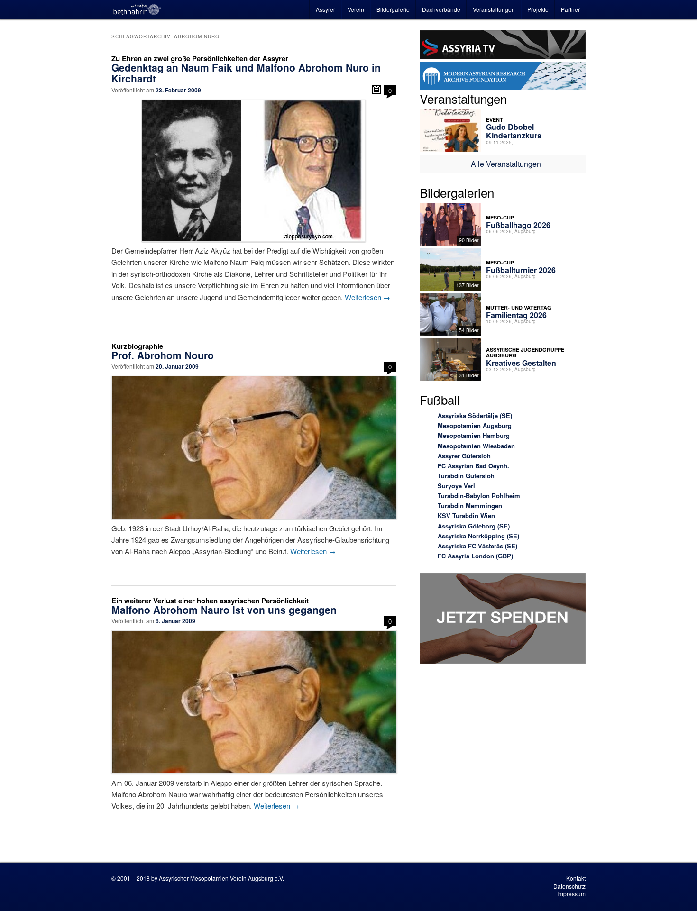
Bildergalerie (393, 9)
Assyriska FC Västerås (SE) (477, 545)
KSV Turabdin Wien (466, 515)
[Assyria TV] (503, 46)
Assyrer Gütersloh (464, 455)
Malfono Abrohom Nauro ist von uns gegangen (224, 609)
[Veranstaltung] (376, 89)
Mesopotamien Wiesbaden (476, 445)
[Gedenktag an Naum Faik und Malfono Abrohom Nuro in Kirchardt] (253, 171)
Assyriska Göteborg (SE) (474, 525)
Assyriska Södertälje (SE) (475, 415)
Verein (356, 9)
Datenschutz (569, 886)
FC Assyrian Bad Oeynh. (473, 465)
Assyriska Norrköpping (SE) (478, 535)
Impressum (571, 894)
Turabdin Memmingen (470, 505)
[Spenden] (503, 619)
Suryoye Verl (456, 485)
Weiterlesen (367, 297)
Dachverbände (441, 9)
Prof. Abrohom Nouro (162, 355)
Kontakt (576, 878)
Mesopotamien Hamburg (474, 435)
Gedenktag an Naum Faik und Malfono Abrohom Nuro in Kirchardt (246, 72)
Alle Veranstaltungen (506, 163)
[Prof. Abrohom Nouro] (253, 447)
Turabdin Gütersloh (466, 475)
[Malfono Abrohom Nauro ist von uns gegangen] (253, 702)
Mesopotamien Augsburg (475, 425)
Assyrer (325, 9)
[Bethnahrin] (137, 9)
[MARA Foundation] (503, 77)
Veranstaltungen (494, 9)
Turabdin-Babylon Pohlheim (479, 495)
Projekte (538, 9)
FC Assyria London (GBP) (475, 555)
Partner (570, 9)
